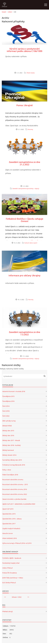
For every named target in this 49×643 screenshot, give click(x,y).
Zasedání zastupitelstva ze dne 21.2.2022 (24, 163)
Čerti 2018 (5, 411)
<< (5, 597)
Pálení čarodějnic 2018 (10, 475)
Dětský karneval (8, 450)
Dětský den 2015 (8, 431)
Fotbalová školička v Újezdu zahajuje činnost (24, 220)
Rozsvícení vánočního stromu (12, 479)
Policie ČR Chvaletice (9, 573)
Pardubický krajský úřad (10, 563)
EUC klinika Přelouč (9, 583)
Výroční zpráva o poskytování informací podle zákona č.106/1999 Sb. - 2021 (24, 51)
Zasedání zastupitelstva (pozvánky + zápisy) (25, 188)
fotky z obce (6, 470)
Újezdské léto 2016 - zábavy (12, 519)
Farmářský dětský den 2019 (12, 460)
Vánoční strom (7, 533)
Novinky (30, 129)
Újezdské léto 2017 (8, 524)
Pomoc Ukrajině (24, 105)
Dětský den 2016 (8, 435)
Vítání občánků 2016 (9, 538)
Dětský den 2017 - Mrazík (11, 440)
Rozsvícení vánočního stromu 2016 (14, 489)
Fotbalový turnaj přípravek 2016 (13, 465)
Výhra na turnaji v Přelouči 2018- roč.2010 (16, 543)
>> (28, 597)
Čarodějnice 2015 (8, 396)
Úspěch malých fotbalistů (11, 528)
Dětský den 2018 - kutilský (11, 445)
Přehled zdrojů (7, 611)
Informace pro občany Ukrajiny (24, 275)
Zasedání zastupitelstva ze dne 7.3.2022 (24, 333)
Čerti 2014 (5, 406)
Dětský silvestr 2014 (9, 455)
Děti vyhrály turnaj (8, 421)
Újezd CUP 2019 (7, 509)
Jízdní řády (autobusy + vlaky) (12, 578)
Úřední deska (31, 73)
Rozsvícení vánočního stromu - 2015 (15, 484)
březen (14, 597)
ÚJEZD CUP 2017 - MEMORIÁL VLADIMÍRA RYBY (18, 504)
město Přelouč (7, 568)
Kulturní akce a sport (30, 243)
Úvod (4, 12)
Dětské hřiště (7, 426)
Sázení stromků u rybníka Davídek (14, 499)
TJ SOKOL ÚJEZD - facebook (11, 558)
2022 (10, 12)
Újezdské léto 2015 (8, 514)
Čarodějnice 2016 (8, 401)
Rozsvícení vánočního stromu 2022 (14, 494)
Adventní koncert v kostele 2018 (13, 391)
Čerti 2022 (5, 416)
